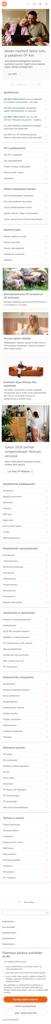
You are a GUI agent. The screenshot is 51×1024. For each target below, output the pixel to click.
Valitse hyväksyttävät (25, 1006)
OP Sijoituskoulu (10, 666)
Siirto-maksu (8, 778)
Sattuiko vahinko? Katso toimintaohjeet (21, 213)
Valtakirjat (8, 260)
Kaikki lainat (8, 520)
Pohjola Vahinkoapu (11, 824)
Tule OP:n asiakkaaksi (13, 155)
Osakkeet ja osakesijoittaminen (16, 637)
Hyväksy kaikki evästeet (25, 999)
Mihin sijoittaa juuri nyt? (13, 661)
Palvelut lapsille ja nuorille (15, 236)
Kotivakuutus (8, 573)
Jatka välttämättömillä (25, 1013)
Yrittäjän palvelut (10, 713)
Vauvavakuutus (9, 590)
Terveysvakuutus (10, 584)
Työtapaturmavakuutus (13, 731)
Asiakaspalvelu (8, 921)
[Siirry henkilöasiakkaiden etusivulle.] (4, 3)
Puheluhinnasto (8, 944)
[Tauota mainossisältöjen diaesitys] (38, 84)
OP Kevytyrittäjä (10, 801)
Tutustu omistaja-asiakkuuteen (17, 166)
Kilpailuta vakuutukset (12, 602)
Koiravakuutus (9, 596)
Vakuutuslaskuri (10, 854)
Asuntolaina (8, 490)
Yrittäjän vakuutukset (12, 719)
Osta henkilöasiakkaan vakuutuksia (19, 195)
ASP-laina (7, 514)
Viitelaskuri (8, 866)
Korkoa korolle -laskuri (14, 172)
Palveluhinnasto (8, 938)
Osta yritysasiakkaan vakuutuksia (18, 201)
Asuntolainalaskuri (11, 830)
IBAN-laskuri (8, 848)
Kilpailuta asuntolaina (12, 496)
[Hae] (28, 4)
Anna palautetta (8, 927)
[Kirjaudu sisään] (40, 4)
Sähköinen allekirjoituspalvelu (16, 766)
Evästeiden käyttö (9, 933)
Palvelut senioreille (12, 242)
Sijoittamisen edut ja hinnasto (16, 655)
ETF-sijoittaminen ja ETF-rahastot (17, 643)
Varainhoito (8, 784)
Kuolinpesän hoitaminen (14, 254)
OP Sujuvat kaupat (11, 795)
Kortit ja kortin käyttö (12, 526)
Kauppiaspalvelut (10, 701)
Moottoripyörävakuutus (13, 567)
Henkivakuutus (9, 578)
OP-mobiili (7, 754)
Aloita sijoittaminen (11, 696)
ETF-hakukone (9, 877)
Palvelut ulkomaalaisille (14, 248)
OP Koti (6, 772)
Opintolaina (8, 502)
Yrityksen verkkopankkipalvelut (16, 690)
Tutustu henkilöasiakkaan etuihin (18, 207)
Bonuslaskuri (8, 872)
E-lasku (6, 532)
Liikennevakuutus (10, 561)
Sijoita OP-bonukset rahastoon (16, 631)
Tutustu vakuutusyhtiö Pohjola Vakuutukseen (23, 219)
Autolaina (7, 508)
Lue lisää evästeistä (10, 1020)
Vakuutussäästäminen (12, 649)
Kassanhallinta (9, 684)
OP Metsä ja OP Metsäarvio (15, 789)
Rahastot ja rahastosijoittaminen (17, 619)
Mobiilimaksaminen (11, 538)
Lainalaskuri (9, 178)
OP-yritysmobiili (10, 760)
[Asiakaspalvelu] (34, 4)
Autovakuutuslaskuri (12, 860)
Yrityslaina (7, 737)
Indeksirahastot (9, 625)
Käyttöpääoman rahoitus (13, 707)
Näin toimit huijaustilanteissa (15, 807)
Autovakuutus (9, 555)
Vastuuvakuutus (10, 725)
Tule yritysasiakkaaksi (13, 160)
